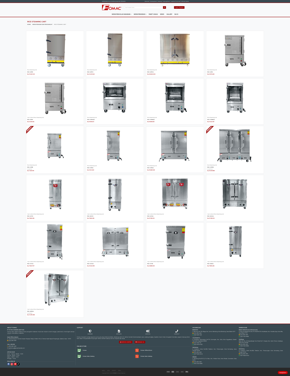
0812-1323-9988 (198, 363)
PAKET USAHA (153, 14)
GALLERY (169, 14)
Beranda (147, 1)
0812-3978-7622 (198, 344)
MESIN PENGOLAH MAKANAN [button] (121, 14)
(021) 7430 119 (197, 342)
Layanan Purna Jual (175, 1)
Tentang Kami (153, 1)
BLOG (176, 14)
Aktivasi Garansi (185, 1)
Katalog (160, 1)
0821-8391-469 (198, 335)
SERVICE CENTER (126, 342)
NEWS (162, 14)
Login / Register (179, 7)
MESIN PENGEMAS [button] (140, 14)
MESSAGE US (140, 342)
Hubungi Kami (166, 1)
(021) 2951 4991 (12, 340)
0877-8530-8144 (198, 354)
